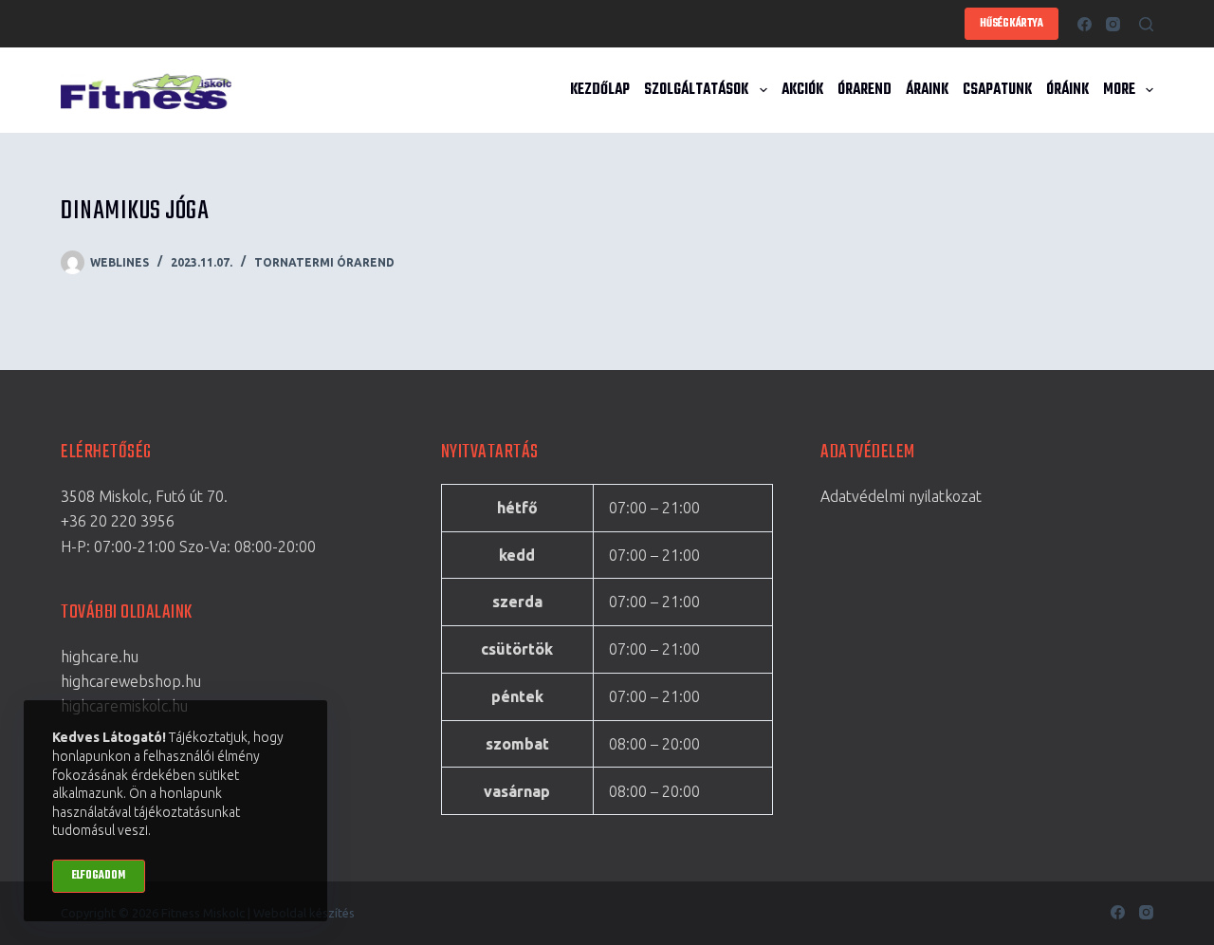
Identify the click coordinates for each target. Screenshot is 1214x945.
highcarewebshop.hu (131, 681)
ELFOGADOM (98, 875)
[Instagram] (1113, 24)
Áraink (927, 90)
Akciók (802, 90)
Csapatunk (997, 90)
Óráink (1067, 90)
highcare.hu (99, 656)
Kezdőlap (600, 90)
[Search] (1146, 24)
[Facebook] (1084, 24)
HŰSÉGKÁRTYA (1011, 23)
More (1119, 90)
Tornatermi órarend (324, 262)
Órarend (864, 90)
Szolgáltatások (696, 90)
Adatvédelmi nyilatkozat (901, 496)
